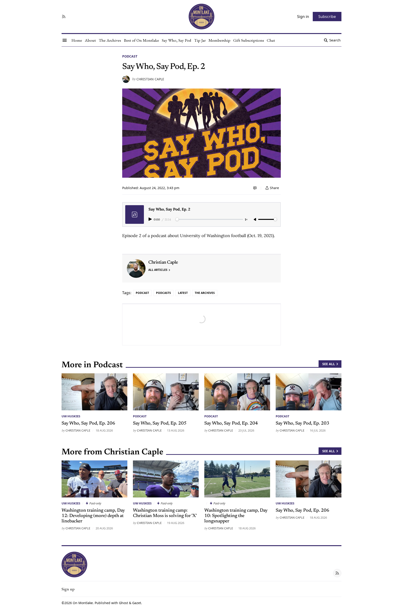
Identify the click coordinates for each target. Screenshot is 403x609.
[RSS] (64, 16)
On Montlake (83, 603)
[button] (68, 589)
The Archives (205, 293)
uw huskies (71, 416)
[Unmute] (255, 219)
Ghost (123, 603)
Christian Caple (150, 79)
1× (246, 219)
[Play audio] (151, 219)
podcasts (163, 293)
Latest (183, 293)
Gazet (136, 603)
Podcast (129, 56)
